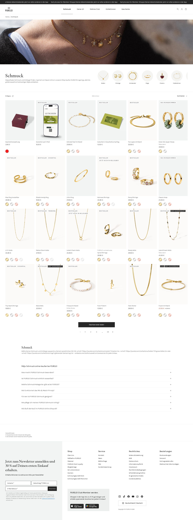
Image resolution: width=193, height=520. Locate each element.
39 (108, 332)
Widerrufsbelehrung (136, 455)
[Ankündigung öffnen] (96, 2)
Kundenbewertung (104, 467)
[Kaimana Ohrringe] (111, 176)
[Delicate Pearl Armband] (81, 120)
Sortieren (181, 96)
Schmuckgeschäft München (78, 479)
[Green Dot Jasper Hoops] (173, 120)
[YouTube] (133, 496)
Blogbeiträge (72, 467)
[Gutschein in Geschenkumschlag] (111, 120)
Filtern (8, 96)
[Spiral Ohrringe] (111, 229)
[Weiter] (113, 332)
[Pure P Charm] (111, 284)
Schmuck (67, 9)
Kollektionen (110, 9)
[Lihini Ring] (81, 176)
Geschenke (126, 9)
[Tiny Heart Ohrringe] (19, 284)
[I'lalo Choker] (142, 284)
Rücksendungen (165, 455)
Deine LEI (80, 9)
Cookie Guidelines (135, 479)
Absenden (52, 489)
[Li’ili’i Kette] (19, 229)
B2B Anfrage (102, 461)
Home (7, 17)
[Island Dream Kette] (173, 229)
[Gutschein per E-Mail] (50, 120)
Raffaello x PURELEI (74, 458)
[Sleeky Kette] (142, 229)
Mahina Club (95, 9)
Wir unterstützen (74, 470)
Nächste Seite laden (96, 325)
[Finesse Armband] (81, 284)
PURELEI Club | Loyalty (75, 464)
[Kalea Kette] (50, 284)
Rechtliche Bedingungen (137, 470)
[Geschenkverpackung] (19, 120)
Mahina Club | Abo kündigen (169, 464)
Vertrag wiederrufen (166, 461)
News (100, 458)
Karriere (70, 473)
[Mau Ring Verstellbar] (19, 176)
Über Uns (71, 455)
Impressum (133, 467)
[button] (178, 9)
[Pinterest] (142, 496)
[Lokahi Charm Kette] (81, 229)
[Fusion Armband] (173, 284)
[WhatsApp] (137, 496)
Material (70, 461)
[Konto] (182, 9)
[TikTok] (124, 496)
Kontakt (101, 455)
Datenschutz (133, 461)
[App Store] (77, 506)
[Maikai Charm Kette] (50, 229)
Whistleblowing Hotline (137, 473)
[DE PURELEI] (9, 9)
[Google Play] (92, 506)
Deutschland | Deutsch (134, 503)
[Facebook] (128, 496)
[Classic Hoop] (173, 176)
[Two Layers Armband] (142, 120)
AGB (130, 458)
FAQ (99, 464)
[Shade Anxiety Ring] (50, 176)
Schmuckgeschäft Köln (76, 476)
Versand (162, 458)
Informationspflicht (136, 464)
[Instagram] (119, 496)
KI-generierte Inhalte (136, 476)
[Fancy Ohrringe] (142, 176)
